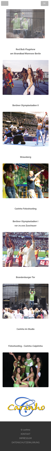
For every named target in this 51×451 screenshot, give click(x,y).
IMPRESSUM (25, 438)
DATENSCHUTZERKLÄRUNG (25, 442)
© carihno (25, 430)
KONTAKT (25, 434)
